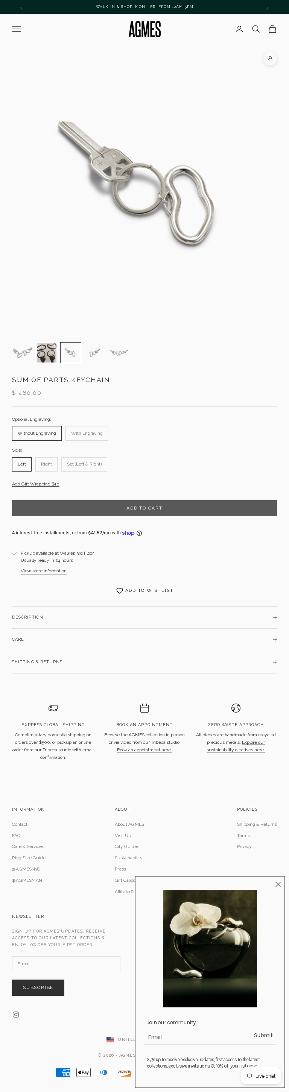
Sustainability (129, 857)
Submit (263, 1035)
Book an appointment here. (144, 749)
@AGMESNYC (26, 869)
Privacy (244, 846)
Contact (19, 824)
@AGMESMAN (27, 880)
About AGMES (129, 824)
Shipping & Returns (257, 824)
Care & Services (28, 846)
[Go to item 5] (118, 352)
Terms (243, 835)
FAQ (16, 835)
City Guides (127, 846)
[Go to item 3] (70, 352)
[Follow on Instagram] (16, 1014)
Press (120, 869)
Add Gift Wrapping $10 (35, 484)
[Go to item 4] (94, 352)
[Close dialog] (278, 884)
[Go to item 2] (46, 352)
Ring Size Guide (29, 857)
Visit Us (123, 835)
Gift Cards (125, 880)
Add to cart (144, 508)
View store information (44, 570)
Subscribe (38, 987)
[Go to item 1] (22, 352)
